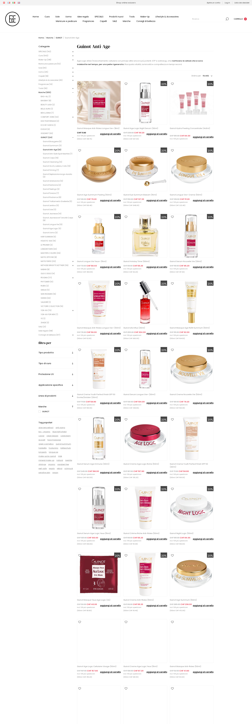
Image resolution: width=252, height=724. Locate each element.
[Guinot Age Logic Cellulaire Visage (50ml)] (99, 641)
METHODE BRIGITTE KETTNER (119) (54, 265)
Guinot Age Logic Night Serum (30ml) (140, 128)
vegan (55, 472)
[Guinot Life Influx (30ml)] (145, 302)
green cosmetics (46, 444)
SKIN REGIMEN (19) (48, 294)
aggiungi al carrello (110, 134)
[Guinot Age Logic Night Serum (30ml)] (145, 103)
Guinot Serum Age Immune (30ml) (93, 464)
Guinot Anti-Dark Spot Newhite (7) (57, 153)
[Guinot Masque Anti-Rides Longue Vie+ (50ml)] (99, 302)
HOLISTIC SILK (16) (48, 241)
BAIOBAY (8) (46, 100)
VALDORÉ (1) (46, 302)
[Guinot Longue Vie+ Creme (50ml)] (191, 169)
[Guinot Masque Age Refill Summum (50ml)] (191, 302)
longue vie (53, 452)
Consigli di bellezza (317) (49, 335)
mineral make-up (46, 460)
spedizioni (90, 136)
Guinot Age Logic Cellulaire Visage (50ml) (96, 666)
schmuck (68, 468)
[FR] (9, 2)
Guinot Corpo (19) (50, 158)
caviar (41, 436)
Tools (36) (42, 88)
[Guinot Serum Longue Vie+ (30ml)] (145, 369)
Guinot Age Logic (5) (52, 228)
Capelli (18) (43, 76)
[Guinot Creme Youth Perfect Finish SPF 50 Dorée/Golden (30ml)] (99, 369)
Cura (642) (43, 55)
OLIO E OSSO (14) (48, 273)
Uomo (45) (43, 72)
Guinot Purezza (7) (51, 193)
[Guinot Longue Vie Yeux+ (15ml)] (99, 236)
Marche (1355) (44, 92)
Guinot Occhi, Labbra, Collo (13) (56, 166)
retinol (59, 468)
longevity (42, 452)
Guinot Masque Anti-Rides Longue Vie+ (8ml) (98, 128)
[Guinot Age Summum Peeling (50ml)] (99, 169)
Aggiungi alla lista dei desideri (79, 84)
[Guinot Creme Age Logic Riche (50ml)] (145, 438)
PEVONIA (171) (46, 277)
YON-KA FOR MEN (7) (49, 314)
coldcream (66, 436)
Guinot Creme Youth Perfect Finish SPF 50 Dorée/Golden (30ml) (96, 396)
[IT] (14, 2)
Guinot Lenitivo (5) (51, 205)
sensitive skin (44, 472)
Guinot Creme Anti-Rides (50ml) (138, 600)
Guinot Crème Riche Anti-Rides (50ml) (141, 533)
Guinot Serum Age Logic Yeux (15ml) (94, 533)
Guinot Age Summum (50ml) (183, 600)
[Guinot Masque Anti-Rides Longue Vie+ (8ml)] (99, 103)
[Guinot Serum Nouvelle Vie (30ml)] (191, 236)
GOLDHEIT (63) (47, 133)
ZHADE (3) (45, 322)
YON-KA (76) (46, 310)
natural (59, 460)
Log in (227, 2)
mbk (60, 456)
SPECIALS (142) (44, 51)
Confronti (79, 88)
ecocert (41, 440)
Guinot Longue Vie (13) (52, 224)
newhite (68, 460)
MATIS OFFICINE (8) (49, 257)
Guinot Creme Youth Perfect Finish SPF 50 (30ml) (189, 465)
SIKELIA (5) (45, 290)
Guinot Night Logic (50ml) (181, 533)
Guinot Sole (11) (49, 209)
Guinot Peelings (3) (51, 189)
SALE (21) (42, 326)
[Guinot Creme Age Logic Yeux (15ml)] (145, 641)
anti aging (60, 427)
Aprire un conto (213, 2)
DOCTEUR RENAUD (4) (50, 121)
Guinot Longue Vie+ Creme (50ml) (186, 194)
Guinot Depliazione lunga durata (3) (57, 175)
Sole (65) (42, 68)
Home (41, 38)
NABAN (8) (45, 269)
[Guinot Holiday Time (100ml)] (145, 236)
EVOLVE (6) (45, 129)
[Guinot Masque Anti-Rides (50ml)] (191, 641)
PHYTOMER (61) (47, 281)
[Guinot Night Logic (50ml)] (191, 508)
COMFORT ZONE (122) (50, 117)
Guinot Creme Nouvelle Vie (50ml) (186, 394)
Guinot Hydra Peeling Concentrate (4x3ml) (190, 128)
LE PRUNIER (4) (47, 245)
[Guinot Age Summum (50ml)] (191, 574)
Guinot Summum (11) (52, 145)
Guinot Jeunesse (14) (52, 213)
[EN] (18, 2)
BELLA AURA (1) (47, 108)
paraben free (63, 464)
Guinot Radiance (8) (52, 197)
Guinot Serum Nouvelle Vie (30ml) (186, 261)
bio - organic (44, 431)
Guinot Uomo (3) (50, 232)
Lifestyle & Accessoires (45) (50, 80)
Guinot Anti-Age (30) (52, 149)
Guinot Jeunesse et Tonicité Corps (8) (58, 219)
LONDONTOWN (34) (49, 249)
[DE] (4, 2)
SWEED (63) (46, 298)
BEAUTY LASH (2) (48, 104)
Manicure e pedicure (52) (49, 64)
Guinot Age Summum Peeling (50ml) (94, 194)
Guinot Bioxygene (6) (52, 141)
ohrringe (42, 464)
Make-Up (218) (44, 59)
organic (51, 464)
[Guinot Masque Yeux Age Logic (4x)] (99, 574)
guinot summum (63, 444)
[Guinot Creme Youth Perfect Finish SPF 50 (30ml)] (191, 438)
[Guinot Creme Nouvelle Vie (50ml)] (191, 369)
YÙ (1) (43, 318)
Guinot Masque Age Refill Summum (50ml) (190, 327)
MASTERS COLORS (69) (51, 253)
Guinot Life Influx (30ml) (134, 327)
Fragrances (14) (45, 84)
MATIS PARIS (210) (48, 261)
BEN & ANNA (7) (47, 113)
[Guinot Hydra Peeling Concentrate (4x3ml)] (191, 103)
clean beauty (52, 436)
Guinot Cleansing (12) (52, 162)
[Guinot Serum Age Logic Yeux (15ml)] (99, 508)
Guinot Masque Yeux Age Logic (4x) (93, 600)
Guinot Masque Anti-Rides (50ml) (185, 666)
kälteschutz (66, 448)
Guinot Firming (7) (51, 170)
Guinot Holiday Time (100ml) (136, 261)
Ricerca (227, 19)
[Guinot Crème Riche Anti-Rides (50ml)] (145, 508)
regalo (52, 468)
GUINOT (45, 411)
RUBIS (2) (45, 286)
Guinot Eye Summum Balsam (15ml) (140, 194)
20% (164, 84)
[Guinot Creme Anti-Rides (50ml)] (145, 574)
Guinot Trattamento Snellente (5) (57, 201)
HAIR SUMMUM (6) (48, 236)
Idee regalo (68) (45, 331)
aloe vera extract (45, 427)
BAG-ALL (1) (46, 96)
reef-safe (42, 468)
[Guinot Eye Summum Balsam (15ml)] (145, 169)
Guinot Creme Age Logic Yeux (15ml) (140, 666)
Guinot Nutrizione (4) (52, 185)
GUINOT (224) (46, 137)
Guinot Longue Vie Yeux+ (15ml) (91, 261)
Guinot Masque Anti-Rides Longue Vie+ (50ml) (99, 327)
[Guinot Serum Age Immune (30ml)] (99, 438)
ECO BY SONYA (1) (48, 125)
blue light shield (59, 431)
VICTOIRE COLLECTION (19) (52, 306)
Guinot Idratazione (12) (53, 181)
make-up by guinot (47, 456)
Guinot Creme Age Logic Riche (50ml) (141, 464)
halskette (42, 448)
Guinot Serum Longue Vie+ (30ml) (139, 394)
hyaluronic (53, 448)
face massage (54, 440)
